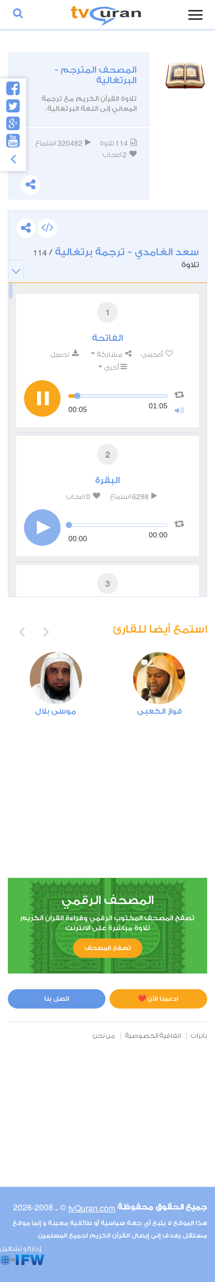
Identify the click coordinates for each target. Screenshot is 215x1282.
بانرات (199, 1035)
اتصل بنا (56, 998)
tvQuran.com (91, 1208)
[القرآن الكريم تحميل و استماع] (106, 14)
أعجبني (152, 354)
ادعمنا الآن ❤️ (158, 998)
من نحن (104, 1035)
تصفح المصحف (108, 948)
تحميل (60, 354)
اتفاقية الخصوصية (153, 1035)
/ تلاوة (116, 257)
